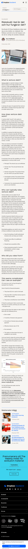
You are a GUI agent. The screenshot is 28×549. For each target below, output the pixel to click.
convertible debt (14, 86)
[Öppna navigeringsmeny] (26, 2)
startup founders (20, 68)
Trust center (9, 527)
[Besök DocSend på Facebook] (15, 489)
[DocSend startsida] (14, 486)
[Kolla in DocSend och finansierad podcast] (20, 489)
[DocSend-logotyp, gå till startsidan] (8, 2)
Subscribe (14, 474)
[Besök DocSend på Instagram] (18, 489)
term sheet (7, 145)
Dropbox (13, 516)
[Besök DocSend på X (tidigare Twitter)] (12, 489)
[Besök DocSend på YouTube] (7, 489)
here (9, 387)
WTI (14, 263)
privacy (19, 469)
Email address (14, 464)
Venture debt (5, 83)
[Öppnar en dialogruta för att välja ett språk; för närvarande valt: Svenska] (23, 2)
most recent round (16, 97)
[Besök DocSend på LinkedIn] (9, 489)
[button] (14, 546)
